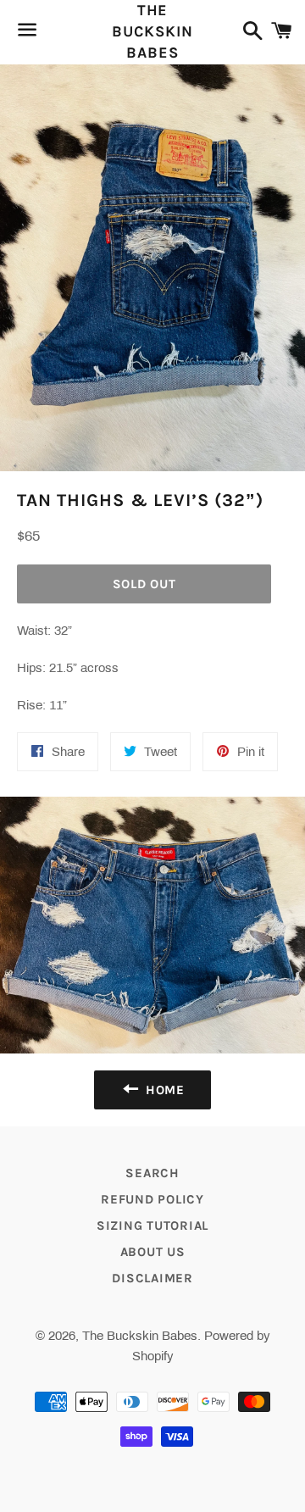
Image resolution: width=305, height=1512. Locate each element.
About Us (153, 1251)
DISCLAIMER (152, 1278)
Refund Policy (152, 1199)
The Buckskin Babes (152, 31)
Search (152, 1173)
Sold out (144, 584)
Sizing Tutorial (152, 1225)
